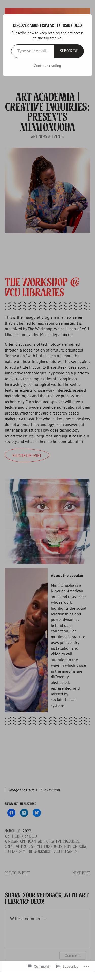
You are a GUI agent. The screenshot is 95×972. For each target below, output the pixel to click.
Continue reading (47, 65)
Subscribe (69, 51)
